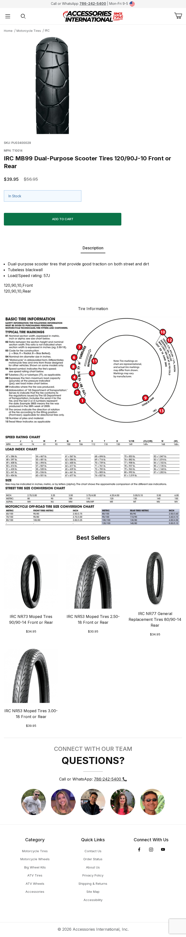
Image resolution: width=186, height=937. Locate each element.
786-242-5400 (92, 3)
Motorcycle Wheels (35, 859)
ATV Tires (34, 875)
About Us (93, 867)
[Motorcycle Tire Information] (93, 420)
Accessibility (93, 900)
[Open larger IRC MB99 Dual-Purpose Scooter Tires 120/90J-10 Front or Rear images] (93, 85)
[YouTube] (163, 849)
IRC (47, 30)
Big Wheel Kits (35, 867)
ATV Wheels (35, 883)
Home (8, 31)
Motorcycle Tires (28, 31)
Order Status (92, 859)
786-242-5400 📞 (110, 779)
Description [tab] (93, 247)
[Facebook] (139, 849)
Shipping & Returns (92, 883)
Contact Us (93, 851)
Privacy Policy (92, 875)
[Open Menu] (8, 16)
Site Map (93, 892)
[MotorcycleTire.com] (93, 15)
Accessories (34, 892)
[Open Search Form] (23, 16)
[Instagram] (151, 849)
